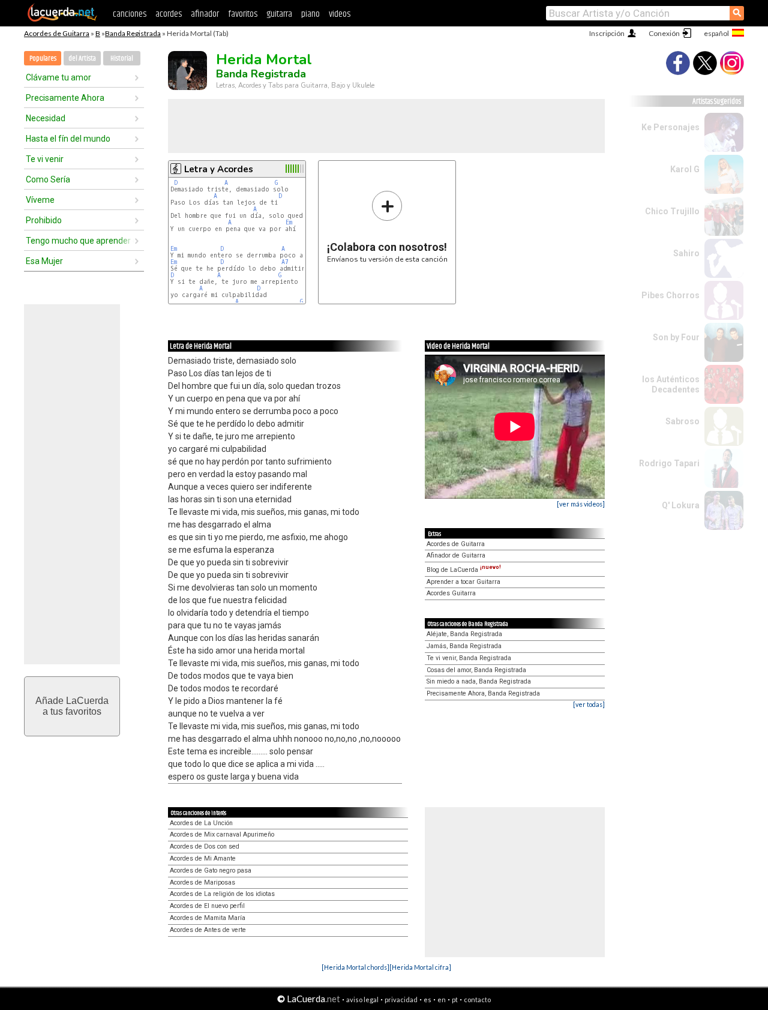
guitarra (279, 14)
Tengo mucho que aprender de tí (80, 240)
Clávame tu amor (58, 77)
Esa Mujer (44, 261)
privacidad (401, 999)
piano (310, 14)
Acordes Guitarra (451, 593)
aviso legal (362, 999)
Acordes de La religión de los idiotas (222, 894)
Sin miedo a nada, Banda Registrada (479, 681)
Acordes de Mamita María (207, 918)
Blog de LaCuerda (464, 570)
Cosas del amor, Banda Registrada (476, 670)
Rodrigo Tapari (669, 463)
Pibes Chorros (670, 295)
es (427, 999)
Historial (121, 58)
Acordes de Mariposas (202, 882)
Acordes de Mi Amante (203, 858)
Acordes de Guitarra (56, 33)
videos (339, 14)
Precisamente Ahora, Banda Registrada (483, 693)
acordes (168, 14)
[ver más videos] (581, 504)
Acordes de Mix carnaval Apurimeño (222, 834)
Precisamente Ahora (65, 98)
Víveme (40, 200)
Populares (42, 58)
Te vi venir (45, 159)
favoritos (242, 14)
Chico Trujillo (672, 211)
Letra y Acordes (218, 169)
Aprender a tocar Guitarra (463, 582)
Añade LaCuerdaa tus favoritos (72, 706)
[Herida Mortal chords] (355, 967)
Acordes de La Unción (201, 823)
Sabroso (682, 421)
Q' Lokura (681, 505)
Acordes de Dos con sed (204, 846)
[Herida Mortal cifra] (420, 967)
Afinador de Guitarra (456, 555)
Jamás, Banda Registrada (464, 646)
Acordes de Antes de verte (208, 930)
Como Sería (48, 179)
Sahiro (686, 253)
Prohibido (44, 220)
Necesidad (45, 118)
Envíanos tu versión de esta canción (387, 226)
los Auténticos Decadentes (671, 384)
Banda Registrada (133, 33)
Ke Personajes (670, 127)
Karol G (685, 169)
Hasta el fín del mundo (68, 138)
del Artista (82, 58)
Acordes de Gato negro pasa (210, 870)
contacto (477, 999)
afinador (205, 14)
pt (455, 999)
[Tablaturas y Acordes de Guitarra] (62, 19)
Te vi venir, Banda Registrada (469, 658)
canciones (129, 14)
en (441, 999)
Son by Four (676, 337)
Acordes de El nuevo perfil (207, 906)
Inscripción (607, 33)
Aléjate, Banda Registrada (464, 634)
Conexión (664, 33)
